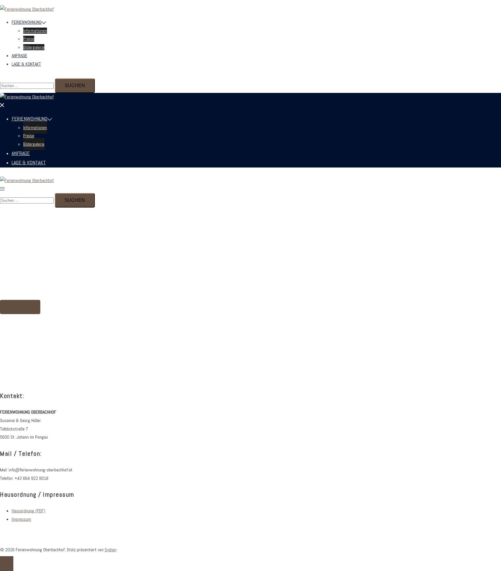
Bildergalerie (33, 47)
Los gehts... (20, 307)
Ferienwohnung (26, 22)
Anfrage (19, 56)
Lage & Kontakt (26, 64)
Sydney (111, 550)
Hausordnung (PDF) (28, 511)
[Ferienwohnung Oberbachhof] (27, 9)
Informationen (35, 31)
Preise (28, 39)
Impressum (21, 519)
